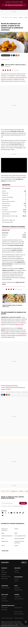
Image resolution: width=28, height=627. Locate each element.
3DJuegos (16, 570)
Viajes (15, 533)
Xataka (2, 570)
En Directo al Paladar (7, 303)
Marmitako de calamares (12, 385)
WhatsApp (3, 513)
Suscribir (23, 503)
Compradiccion (4, 600)
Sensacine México (18, 611)
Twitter (14, 55)
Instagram (14, 513)
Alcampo (21, 17)
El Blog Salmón (17, 596)
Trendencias (4, 596)
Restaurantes (4, 541)
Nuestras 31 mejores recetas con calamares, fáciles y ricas (12, 306)
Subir (23, 562)
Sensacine (16, 579)
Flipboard (16, 55)
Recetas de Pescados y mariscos (13, 392)
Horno (3, 545)
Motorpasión (17, 587)
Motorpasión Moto (18, 589)
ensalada (6, 331)
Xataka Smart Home (5, 576)
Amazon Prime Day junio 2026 (19, 542)
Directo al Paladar (5, 587)
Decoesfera (3, 598)
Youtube (11, 513)
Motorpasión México (18, 618)
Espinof (16, 581)
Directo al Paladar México (7, 618)
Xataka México (4, 607)
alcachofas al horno (21, 335)
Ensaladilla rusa (14, 491)
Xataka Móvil (4, 572)
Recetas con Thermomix (4, 529)
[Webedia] (5, 563)
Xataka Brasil (4, 609)
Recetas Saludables (19, 538)
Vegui (2, 533)
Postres (16, 528)
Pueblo (25, 17)
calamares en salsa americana (16, 77)
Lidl (10, 17)
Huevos (16, 545)
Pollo (2, 538)
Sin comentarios (6, 55)
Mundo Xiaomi (4, 578)
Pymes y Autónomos (18, 598)
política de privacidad (18, 506)
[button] (16, 64)
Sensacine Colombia (18, 613)
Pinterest (17, 513)
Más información (22, 625)
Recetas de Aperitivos (6, 535)
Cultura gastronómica (20, 535)
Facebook (12, 55)
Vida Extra (16, 572)
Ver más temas (5, 550)
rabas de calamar (19, 324)
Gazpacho (21, 491)
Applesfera (3, 574)
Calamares (25, 392)
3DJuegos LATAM (18, 607)
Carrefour (15, 17)
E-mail (19, 55)
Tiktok (23, 513)
